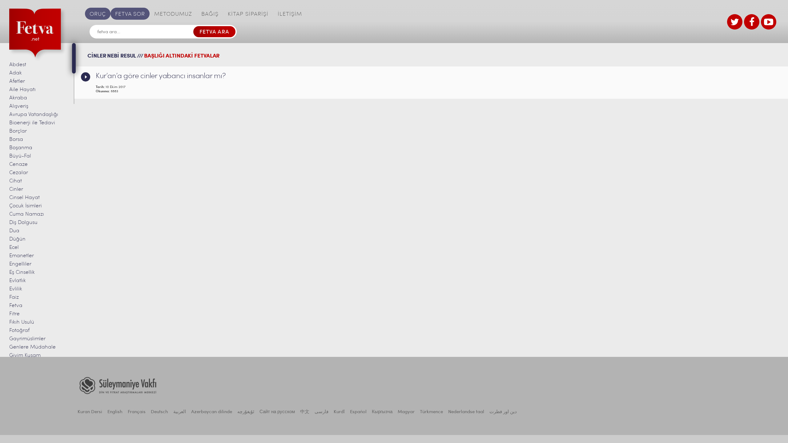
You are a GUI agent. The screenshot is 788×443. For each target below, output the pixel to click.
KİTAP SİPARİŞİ (248, 14)
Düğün (17, 239)
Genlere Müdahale (32, 347)
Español (358, 412)
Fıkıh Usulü (21, 322)
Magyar (406, 412)
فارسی (321, 412)
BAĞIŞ (210, 14)
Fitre (14, 314)
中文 (304, 412)
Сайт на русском (277, 412)
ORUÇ (98, 14)
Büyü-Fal (20, 156)
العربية (179, 412)
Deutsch (159, 412)
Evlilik (15, 289)
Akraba (18, 98)
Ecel (14, 247)
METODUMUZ (173, 14)
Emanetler (21, 255)
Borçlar (18, 131)
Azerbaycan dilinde (211, 412)
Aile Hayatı (22, 89)
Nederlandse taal (466, 412)
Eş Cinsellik (22, 272)
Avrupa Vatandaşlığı (33, 114)
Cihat (15, 181)
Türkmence (431, 412)
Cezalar (18, 172)
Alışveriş (18, 106)
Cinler (16, 189)
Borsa (16, 139)
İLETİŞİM (290, 14)
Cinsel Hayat (24, 197)
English (115, 412)
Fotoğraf (19, 330)
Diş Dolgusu (23, 222)
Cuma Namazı (26, 214)
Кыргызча (382, 412)
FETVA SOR (130, 14)
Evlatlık (17, 280)
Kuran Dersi (90, 412)
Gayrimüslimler (27, 338)
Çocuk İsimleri (25, 206)
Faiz (14, 297)
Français (137, 412)
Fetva (15, 305)
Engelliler (20, 264)
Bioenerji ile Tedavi (32, 123)
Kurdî (339, 412)
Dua (14, 230)
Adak (15, 73)
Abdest (17, 64)
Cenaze (18, 164)
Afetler (17, 81)
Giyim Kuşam (25, 355)
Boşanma (20, 147)
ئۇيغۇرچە (245, 412)
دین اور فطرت (503, 412)
